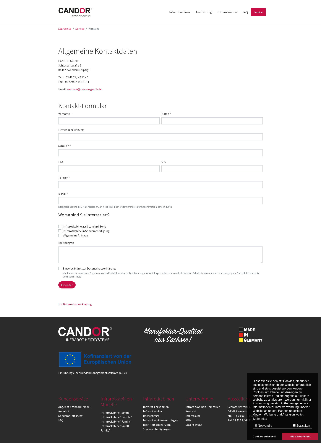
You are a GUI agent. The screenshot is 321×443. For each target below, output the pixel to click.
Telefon (64, 177)
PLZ (60, 161)
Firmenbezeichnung (71, 130)
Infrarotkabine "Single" (116, 412)
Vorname (65, 114)
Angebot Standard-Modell (74, 407)
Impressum (192, 416)
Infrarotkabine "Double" (116, 417)
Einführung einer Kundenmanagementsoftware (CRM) (92, 373)
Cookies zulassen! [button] (264, 436)
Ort (163, 161)
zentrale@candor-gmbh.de (84, 89)
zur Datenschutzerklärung (75, 304)
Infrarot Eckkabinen (156, 407)
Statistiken (303, 425)
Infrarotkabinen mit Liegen (160, 420)
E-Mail (63, 193)
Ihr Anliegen (66, 243)
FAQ (60, 420)
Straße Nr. (64, 145)
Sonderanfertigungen (157, 429)
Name (166, 114)
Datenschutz (193, 424)
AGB (188, 420)
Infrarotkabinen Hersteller (202, 407)
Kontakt (190, 411)
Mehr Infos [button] (260, 418)
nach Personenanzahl (157, 424)
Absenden (67, 285)
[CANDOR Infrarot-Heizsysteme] (85, 334)
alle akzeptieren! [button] (300, 436)
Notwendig (264, 425)
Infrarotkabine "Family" (116, 421)
